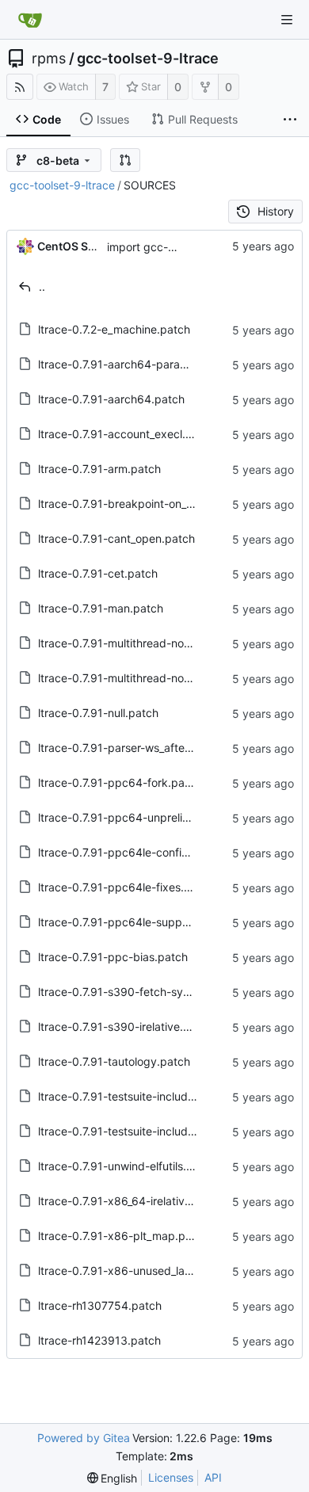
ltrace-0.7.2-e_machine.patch (114, 329)
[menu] (112, 1478)
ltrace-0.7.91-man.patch (100, 608)
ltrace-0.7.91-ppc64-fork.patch (119, 782)
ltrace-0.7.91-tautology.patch (114, 1061)
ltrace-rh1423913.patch (99, 1340)
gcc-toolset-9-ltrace (148, 59)
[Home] (30, 20)
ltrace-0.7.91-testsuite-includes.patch (135, 1131)
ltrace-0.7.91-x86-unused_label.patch (136, 1270)
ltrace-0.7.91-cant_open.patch (116, 538)
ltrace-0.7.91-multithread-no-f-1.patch (136, 643)
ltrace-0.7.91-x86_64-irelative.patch (131, 1201)
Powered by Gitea (83, 1437)
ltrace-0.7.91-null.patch (98, 712)
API (213, 1477)
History (276, 211)
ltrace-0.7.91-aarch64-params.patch (133, 364)
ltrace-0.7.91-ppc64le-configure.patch (138, 852)
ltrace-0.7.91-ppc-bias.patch (113, 957)
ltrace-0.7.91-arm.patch (99, 468)
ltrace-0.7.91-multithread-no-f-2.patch (137, 678)
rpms (49, 59)
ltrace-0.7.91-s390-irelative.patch (125, 1026)
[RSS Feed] (19, 87)
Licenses (170, 1477)
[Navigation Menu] (287, 20)
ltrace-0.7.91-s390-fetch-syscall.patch (138, 991)
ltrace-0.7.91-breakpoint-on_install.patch (143, 503)
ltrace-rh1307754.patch (100, 1305)
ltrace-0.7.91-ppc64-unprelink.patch (133, 817)
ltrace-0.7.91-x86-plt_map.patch (123, 1235)
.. (42, 286)
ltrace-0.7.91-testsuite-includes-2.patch (141, 1096)
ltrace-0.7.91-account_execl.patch (127, 434)
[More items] (290, 119)
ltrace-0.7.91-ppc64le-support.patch (134, 922)
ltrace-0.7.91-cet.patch (98, 573)
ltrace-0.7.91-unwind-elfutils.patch (127, 1166)
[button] (125, 160)
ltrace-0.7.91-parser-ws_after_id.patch (137, 747)
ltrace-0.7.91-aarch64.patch (111, 399)
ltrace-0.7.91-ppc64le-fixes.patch (126, 887)
